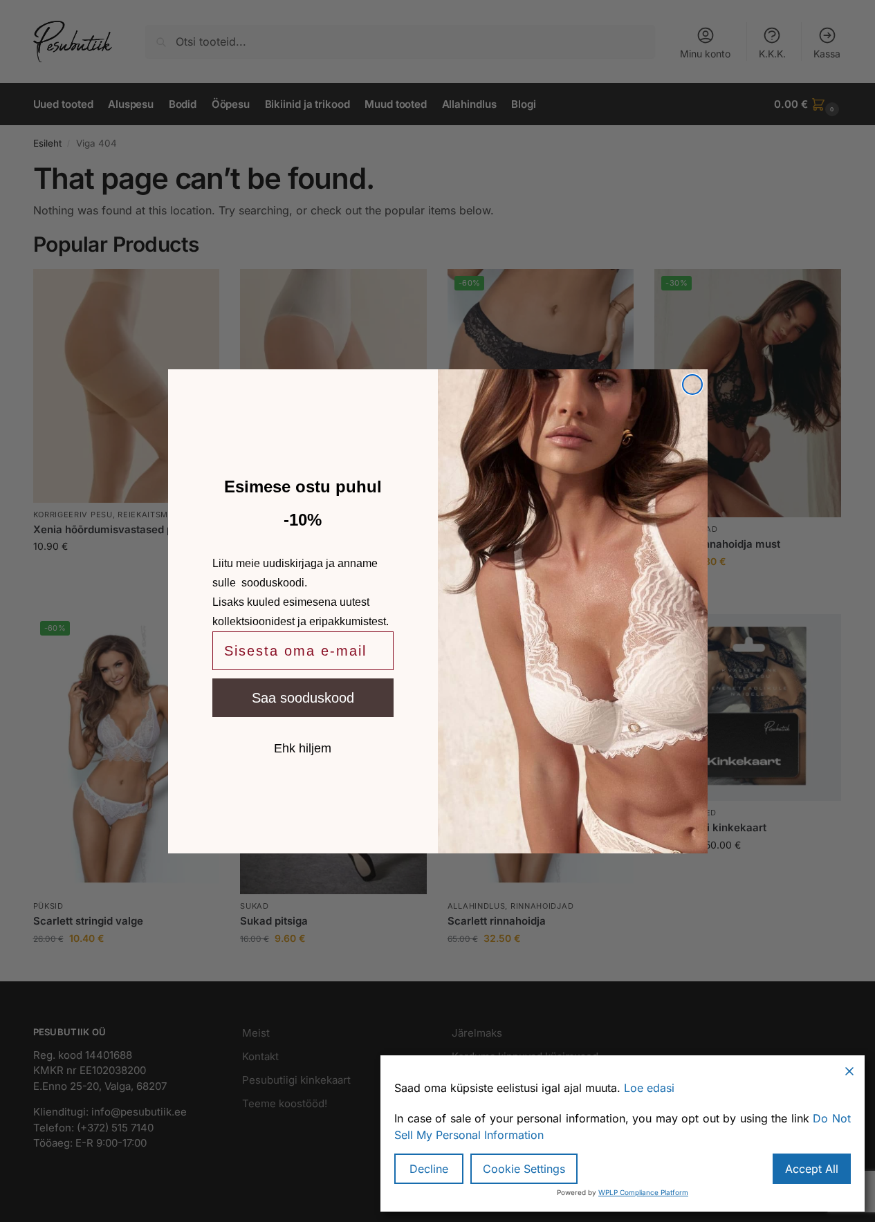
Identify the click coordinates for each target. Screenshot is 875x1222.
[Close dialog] (692, 384)
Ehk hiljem (302, 747)
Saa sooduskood (303, 697)
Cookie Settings (524, 1169)
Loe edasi (649, 1088)
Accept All (811, 1169)
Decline (428, 1169)
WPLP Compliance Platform (643, 1192)
